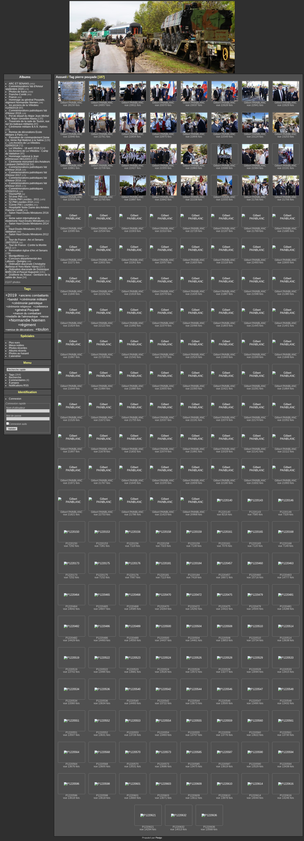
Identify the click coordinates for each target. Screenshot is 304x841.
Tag (71, 77)
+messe (44, 316)
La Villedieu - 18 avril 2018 (24, 148)
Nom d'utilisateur (15, 407)
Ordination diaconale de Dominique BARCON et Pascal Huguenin (27, 270)
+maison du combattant (27, 313)
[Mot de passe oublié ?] (45, 429)
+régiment (27, 325)
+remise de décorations (19, 329)
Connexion (15, 398)
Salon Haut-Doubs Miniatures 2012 (29, 234)
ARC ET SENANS (19, 83)
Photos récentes (18, 348)
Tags (11, 374)
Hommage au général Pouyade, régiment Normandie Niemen (25, 101)
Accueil (61, 77)
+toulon (42, 329)
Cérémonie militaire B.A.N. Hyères (28, 126)
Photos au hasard (19, 353)
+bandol (12, 299)
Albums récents (17, 350)
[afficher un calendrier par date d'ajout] (293, 77)
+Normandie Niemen (26, 320)
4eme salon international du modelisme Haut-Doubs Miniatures (24, 219)
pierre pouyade (86, 77)
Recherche (15, 377)
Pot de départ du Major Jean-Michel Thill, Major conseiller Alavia (27, 117)
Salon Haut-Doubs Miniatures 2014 (29, 223)
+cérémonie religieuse (18, 306)
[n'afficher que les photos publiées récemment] (47, 77)
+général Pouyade (27, 310)
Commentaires (17, 380)
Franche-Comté (17, 94)
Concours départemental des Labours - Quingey (23, 260)
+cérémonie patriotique (27, 303)
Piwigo (159, 837)
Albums (24, 77)
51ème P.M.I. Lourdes (21, 204)
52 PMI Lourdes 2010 (21, 202)
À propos (14, 382)
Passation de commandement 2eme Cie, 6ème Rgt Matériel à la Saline (27, 138)
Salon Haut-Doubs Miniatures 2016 (29, 212)
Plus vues (14, 342)
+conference (40, 306)
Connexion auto (18, 424)
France (13, 97)
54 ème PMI (15, 196)
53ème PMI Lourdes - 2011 (24, 199)
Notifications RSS (19, 385)
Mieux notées (16, 345)
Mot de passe (13, 415)
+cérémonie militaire (33, 299)
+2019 (11, 295)
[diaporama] (287, 77)
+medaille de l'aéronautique (21, 316)
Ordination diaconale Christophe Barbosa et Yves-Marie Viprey (25, 265)
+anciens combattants (34, 295)
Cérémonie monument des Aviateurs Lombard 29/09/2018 (27, 163)
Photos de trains (18, 91)
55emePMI (15, 194)
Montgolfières (16, 255)
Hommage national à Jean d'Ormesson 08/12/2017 (22, 157)
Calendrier (15, 356)
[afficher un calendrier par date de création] (299, 77)
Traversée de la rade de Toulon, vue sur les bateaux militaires (27, 122)
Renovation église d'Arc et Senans (28, 250)
